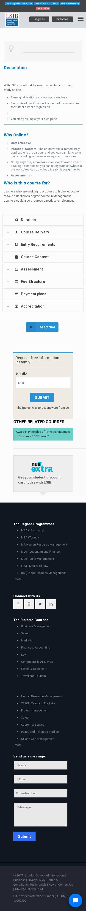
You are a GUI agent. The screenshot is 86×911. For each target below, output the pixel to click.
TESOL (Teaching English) (38, 703)
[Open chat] (75, 900)
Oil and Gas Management (37, 739)
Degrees (39, 19)
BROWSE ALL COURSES (47, 4)
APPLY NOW (43, 8)
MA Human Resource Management (44, 544)
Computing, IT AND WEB (37, 661)
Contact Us (65, 884)
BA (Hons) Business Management (43, 573)
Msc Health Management (37, 558)
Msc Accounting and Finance (40, 551)
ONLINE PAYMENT (70, 4)
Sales (24, 633)
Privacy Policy (37, 880)
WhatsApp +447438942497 (19, 4)
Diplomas (62, 19)
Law (24, 654)
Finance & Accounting (35, 647)
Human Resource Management (41, 696)
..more (17, 579)
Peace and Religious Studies (40, 731)
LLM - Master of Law (34, 566)
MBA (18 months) (32, 530)
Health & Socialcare (34, 668)
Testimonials (38, 884)
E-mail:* (21, 373)
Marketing (27, 640)
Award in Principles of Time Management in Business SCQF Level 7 (43, 434)
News (53, 884)
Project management (34, 710)
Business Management (36, 626)
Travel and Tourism (33, 676)
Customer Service (32, 724)
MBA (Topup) (30, 537)
